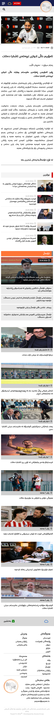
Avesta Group (39, 714)
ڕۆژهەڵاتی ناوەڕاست (42, 641)
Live (17, 3)
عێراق (48, 648)
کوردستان (46, 638)
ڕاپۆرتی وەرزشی (21, 641)
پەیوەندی (23, 673)
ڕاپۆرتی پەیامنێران (43, 670)
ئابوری (48, 651)
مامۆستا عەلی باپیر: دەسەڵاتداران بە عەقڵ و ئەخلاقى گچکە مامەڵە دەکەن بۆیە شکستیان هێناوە (28, 278)
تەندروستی (23, 663)
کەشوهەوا (46, 674)
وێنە (48, 660)
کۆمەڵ (47, 667)
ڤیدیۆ (48, 663)
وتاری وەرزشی (22, 645)
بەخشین (7, 621)
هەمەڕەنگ (23, 656)
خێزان (25, 666)
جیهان (48, 645)
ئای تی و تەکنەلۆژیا (20, 660)
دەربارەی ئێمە (22, 670)
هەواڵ (24, 638)
